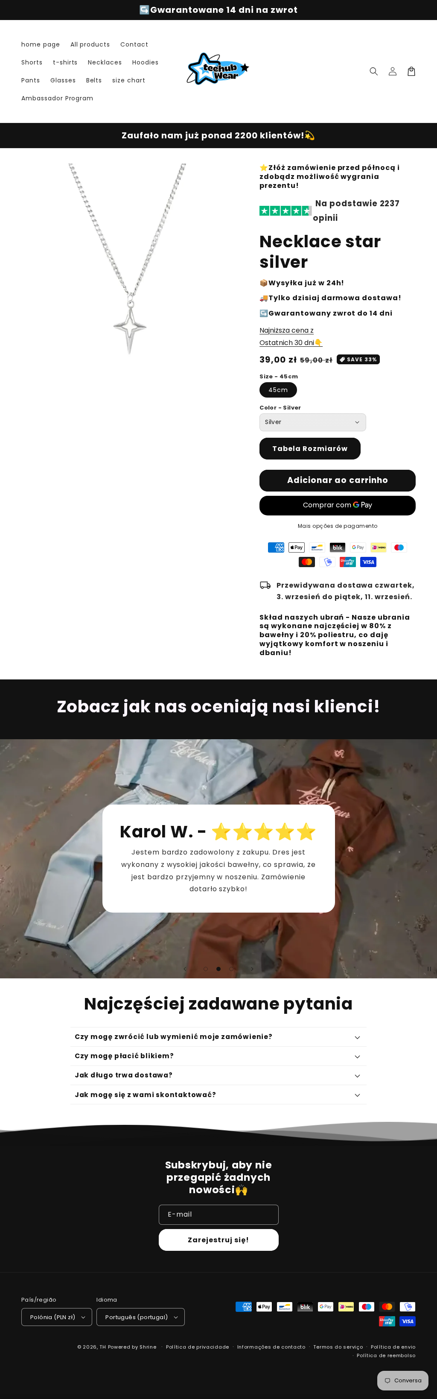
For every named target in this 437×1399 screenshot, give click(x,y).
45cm (278, 390)
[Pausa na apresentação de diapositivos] (427, 969)
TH (102, 1346)
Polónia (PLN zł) (52, 1317)
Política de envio (393, 1346)
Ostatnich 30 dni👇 (291, 343)
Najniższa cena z (286, 330)
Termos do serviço (338, 1346)
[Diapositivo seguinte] (252, 969)
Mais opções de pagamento (338, 526)
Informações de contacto (271, 1346)
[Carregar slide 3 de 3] (231, 969)
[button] (373, 71)
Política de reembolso (386, 1355)
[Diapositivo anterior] (184, 969)
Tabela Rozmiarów (310, 449)
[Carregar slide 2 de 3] (218, 969)
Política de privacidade (197, 1346)
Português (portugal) (136, 1317)
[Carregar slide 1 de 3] (205, 969)
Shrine (148, 1346)
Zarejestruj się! (218, 1240)
